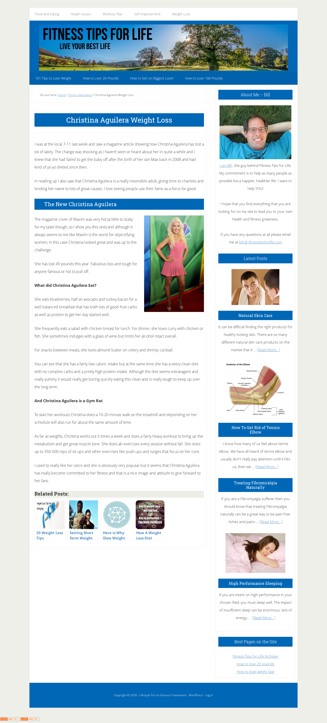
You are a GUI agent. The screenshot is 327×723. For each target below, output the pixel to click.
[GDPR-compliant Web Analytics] (9, 719)
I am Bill (226, 165)
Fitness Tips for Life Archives (255, 656)
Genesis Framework (173, 695)
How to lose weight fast (255, 671)
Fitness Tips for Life (163, 47)
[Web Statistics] (29, 719)
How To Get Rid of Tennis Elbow (255, 430)
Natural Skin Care (255, 315)
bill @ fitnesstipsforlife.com (260, 242)
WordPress (196, 695)
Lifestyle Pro (147, 695)
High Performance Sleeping (255, 583)
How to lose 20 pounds (255, 663)
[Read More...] (268, 349)
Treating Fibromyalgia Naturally (255, 485)
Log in (209, 695)
